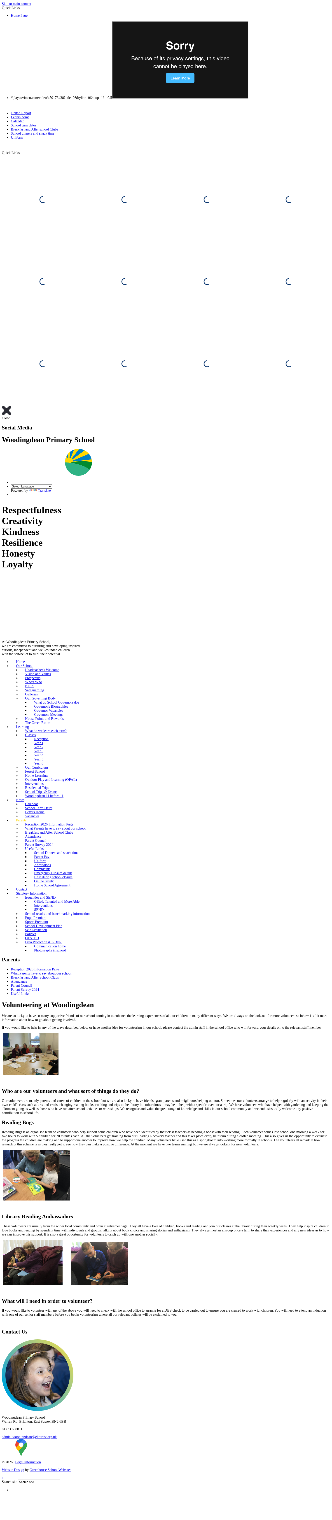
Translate (44, 490)
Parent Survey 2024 (39, 844)
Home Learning (36, 775)
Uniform (17, 137)
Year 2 (38, 747)
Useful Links (34, 849)
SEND (39, 910)
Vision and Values (38, 674)
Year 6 (38, 763)
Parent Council (35, 840)
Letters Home (34, 812)
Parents (21, 820)
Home (20, 662)
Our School (24, 666)
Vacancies (32, 816)
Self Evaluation (36, 930)
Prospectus (32, 678)
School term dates (23, 125)
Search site (9, 1482)
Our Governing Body (40, 698)
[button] (21, 152)
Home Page (19, 15)
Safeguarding (34, 690)
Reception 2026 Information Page (49, 824)
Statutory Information (31, 893)
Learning (22, 727)
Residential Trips (37, 788)
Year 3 (38, 751)
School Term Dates (38, 808)
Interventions (34, 784)
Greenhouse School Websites (50, 1470)
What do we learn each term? (46, 731)
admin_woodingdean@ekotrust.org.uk (29, 1437)
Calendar (17, 121)
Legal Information (28, 1462)
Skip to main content (16, 4)
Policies (30, 934)
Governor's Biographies (51, 706)
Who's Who (33, 682)
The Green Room (37, 723)
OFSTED (32, 938)
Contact (21, 889)
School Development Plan (43, 926)
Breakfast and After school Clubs (34, 129)
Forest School (35, 771)
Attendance (33, 836)
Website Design (13, 1470)
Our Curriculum (36, 767)
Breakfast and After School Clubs (49, 832)
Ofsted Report (21, 113)
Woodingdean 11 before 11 (44, 796)
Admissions (42, 865)
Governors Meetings (48, 714)
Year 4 (38, 755)
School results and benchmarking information (57, 914)
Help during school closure (53, 877)
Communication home (50, 946)
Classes (30, 735)
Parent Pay (41, 857)
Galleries (31, 694)
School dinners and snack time (32, 133)
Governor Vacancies (48, 710)
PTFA (29, 686)
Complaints (42, 869)
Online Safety (44, 881)
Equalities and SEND (40, 897)
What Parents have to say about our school (55, 828)
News (20, 800)
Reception (41, 739)
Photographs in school (50, 950)
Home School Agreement (52, 885)
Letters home (20, 117)
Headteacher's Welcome (42, 670)
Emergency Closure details (53, 873)
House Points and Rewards (44, 718)
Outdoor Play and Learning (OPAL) (51, 779)
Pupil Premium (35, 918)
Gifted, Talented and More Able (56, 901)
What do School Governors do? (56, 702)
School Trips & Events (41, 792)
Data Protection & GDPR (43, 942)
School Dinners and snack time (56, 853)
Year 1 (38, 743)
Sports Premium (36, 922)
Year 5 (38, 759)
